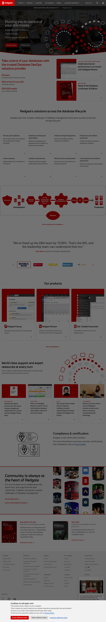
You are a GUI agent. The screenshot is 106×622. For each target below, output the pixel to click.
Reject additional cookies (39, 617)
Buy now (88, 3)
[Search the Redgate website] (97, 3)
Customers (39, 3)
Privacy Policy (49, 613)
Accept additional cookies (19, 617)
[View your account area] (103, 3)
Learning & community (71, 3)
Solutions (29, 3)
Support (59, 3)
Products (20, 3)
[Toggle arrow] (92, 3)
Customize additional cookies (58, 617)
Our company (49, 3)
